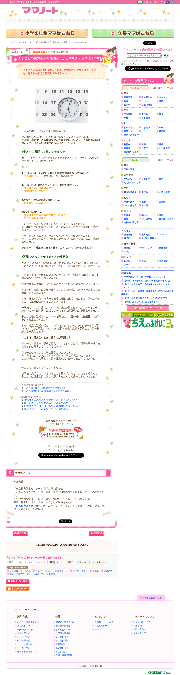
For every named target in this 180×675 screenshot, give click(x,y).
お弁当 (127, 261)
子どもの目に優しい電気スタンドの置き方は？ (48, 391)
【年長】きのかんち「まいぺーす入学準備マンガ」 (148, 280)
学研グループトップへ (154, 2)
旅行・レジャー (149, 248)
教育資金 (146, 234)
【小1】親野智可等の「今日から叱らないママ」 (146, 298)
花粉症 (127, 144)
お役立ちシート (102, 625)
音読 (126, 101)
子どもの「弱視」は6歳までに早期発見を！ (46, 388)
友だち (145, 114)
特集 (97, 629)
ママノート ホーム (28, 609)
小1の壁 (27, 571)
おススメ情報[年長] (65, 622)
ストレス (163, 234)
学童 (126, 118)
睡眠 (161, 144)
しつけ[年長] (62, 640)
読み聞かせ (147, 97)
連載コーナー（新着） (105, 622)
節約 (144, 261)
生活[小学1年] (23, 640)
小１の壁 (146, 118)
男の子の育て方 (17, 574)
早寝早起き (129, 202)
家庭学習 (128, 97)
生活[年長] (60, 644)
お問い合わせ (139, 629)
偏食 (144, 202)
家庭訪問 (108, 571)
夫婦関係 (128, 234)
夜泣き (127, 215)
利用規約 (137, 625)
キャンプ (128, 251)
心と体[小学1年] (24, 648)
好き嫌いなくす (131, 152)
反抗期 (52, 574)
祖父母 (127, 238)
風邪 (144, 144)
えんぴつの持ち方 (132, 182)
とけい (145, 101)
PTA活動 (128, 114)
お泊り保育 (164, 192)
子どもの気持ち (149, 238)
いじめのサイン (36, 574)
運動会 (95, 571)
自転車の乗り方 (131, 222)
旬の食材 (163, 261)
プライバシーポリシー (143, 622)
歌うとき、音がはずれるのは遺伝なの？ (46, 403)
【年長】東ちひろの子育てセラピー (141, 302)
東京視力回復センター (28, 505)
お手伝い (146, 127)
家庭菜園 (163, 248)
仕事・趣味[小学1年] (26, 651)
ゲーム (162, 127)
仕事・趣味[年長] (64, 655)
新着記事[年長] (63, 625)
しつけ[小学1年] (24, 644)
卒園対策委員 (130, 192)
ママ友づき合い (80, 571)
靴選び (127, 148)
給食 (161, 114)
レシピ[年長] (62, 637)
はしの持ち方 (130, 205)
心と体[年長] (62, 648)
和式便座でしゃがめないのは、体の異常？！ (48, 409)
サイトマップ (139, 633)
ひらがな (163, 97)
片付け (145, 131)
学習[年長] (60, 651)
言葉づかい (129, 131)
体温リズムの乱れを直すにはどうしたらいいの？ (51, 400)
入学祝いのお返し (44, 571)
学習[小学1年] (23, 633)
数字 (161, 179)
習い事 (127, 105)
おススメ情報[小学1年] (27, 622)
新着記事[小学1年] (25, 625)
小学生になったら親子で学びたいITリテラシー (146, 277)
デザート (128, 265)
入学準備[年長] (63, 633)
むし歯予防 (164, 148)
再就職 (127, 248)
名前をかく (147, 179)
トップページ (14, 42)
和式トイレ (62, 571)
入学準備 (14, 571)
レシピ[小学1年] (24, 637)
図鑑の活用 (147, 105)
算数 (161, 101)
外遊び (145, 148)
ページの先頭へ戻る (152, 597)
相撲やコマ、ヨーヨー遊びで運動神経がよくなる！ (52, 406)
